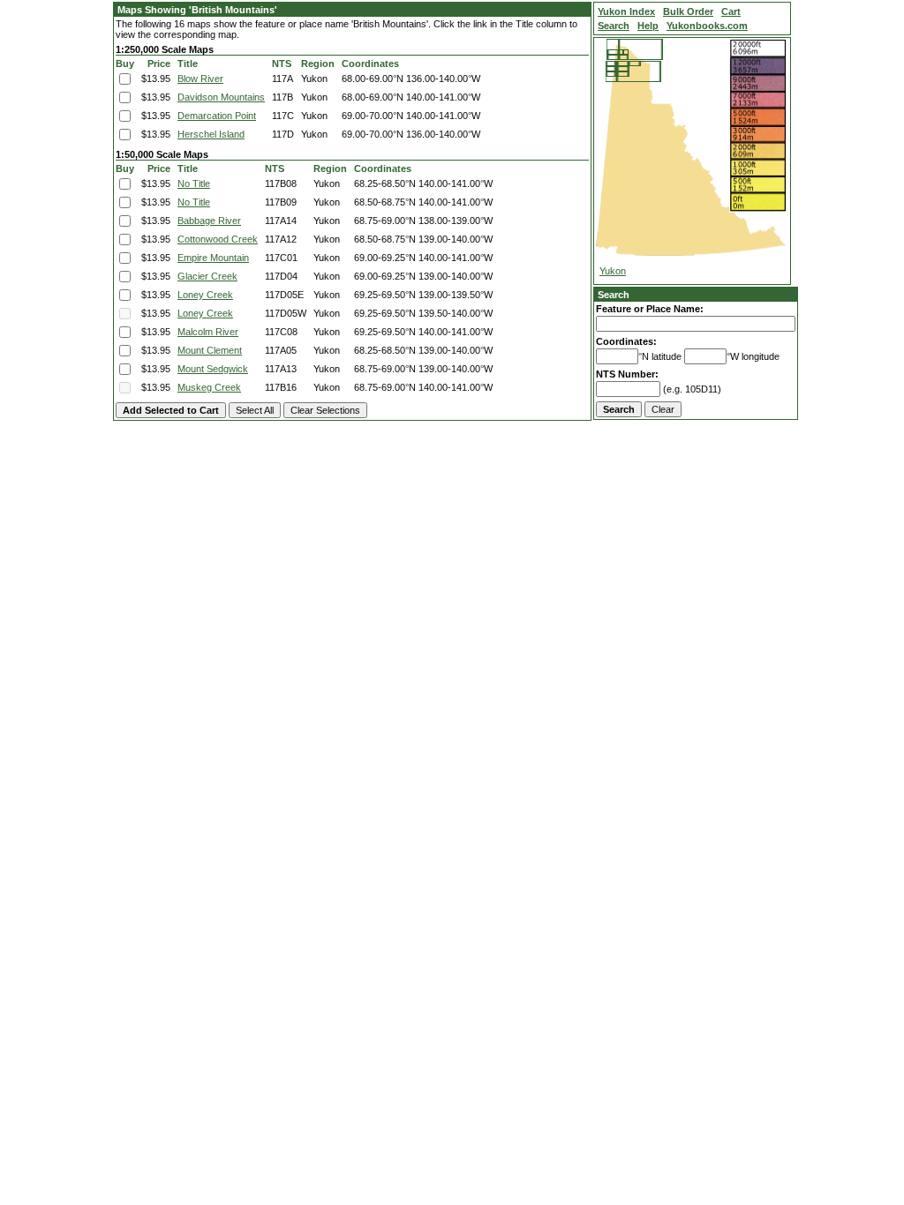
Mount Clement (209, 350)
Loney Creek (205, 294)
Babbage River (209, 220)
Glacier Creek (207, 276)
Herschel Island (211, 134)
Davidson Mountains (221, 97)
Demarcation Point (216, 115)
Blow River (200, 78)
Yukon (612, 271)
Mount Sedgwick (212, 368)
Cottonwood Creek (217, 239)
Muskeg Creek (209, 387)
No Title (193, 183)
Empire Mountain (213, 257)
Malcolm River (207, 331)
